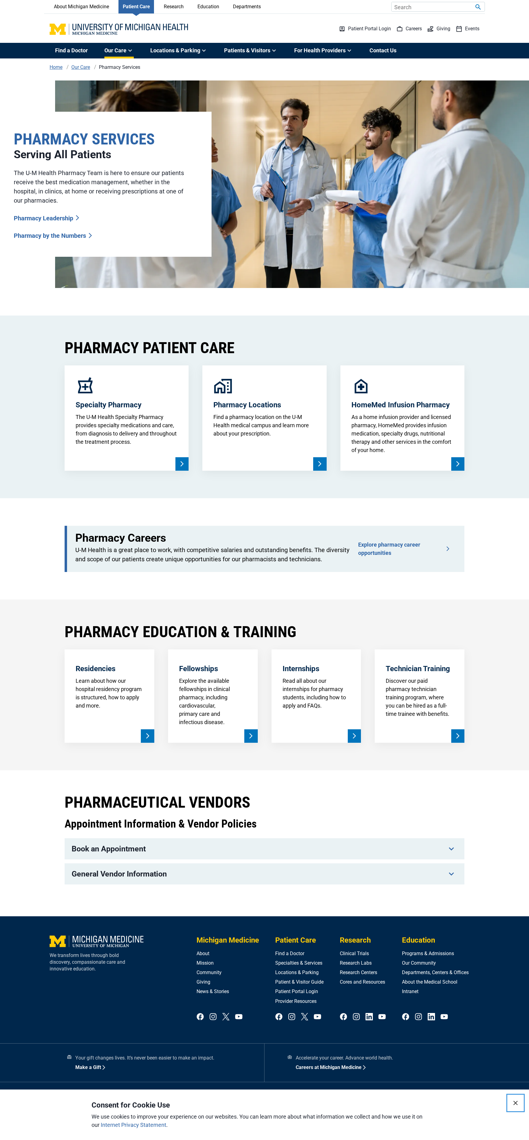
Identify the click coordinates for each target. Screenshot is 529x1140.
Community (209, 972)
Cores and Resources (362, 982)
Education (208, 6)
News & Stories (213, 991)
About (203, 953)
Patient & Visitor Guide (299, 982)
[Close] (515, 1103)
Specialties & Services (298, 963)
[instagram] (213, 1017)
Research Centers (358, 972)
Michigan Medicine (228, 940)
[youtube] (238, 1017)
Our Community (419, 963)
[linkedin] (369, 1017)
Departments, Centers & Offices (435, 972)
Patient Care (136, 6)
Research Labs (356, 963)
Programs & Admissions (428, 953)
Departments (247, 6)
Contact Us (383, 50)
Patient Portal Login (296, 991)
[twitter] (226, 1017)
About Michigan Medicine (81, 6)
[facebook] (200, 1017)
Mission (205, 963)
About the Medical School (429, 982)
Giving (203, 982)
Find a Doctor (71, 50)
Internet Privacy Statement (133, 1125)
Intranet (410, 991)
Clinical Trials (354, 953)
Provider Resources (296, 1001)
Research (174, 6)
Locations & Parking (297, 972)
